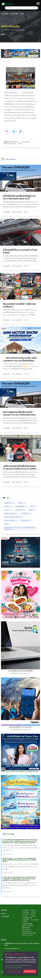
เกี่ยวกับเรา (4, 914)
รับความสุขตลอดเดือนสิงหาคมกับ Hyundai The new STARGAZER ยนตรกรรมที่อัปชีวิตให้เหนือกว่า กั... (20, 413)
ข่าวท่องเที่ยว (25, 920)
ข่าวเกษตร (25, 916)
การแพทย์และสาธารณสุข (29, 933)
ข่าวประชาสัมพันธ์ (27, 923)
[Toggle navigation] (38, 3)
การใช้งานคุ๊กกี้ (5, 916)
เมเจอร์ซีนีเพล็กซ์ (21, 506)
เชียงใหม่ (21, 503)
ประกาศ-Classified (27, 935)
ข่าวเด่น (33, 914)
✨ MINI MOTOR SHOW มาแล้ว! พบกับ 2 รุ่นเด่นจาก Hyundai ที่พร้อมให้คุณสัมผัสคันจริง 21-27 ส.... (20, 359)
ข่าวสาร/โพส (14, 14)
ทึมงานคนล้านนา (14, 142)
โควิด (32, 506)
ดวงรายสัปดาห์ (26, 929)
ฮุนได (7, 524)
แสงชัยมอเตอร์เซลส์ (10, 513)
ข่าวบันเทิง (32, 916)
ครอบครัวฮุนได (25, 513)
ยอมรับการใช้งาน (29, 971)
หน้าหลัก (5, 14)
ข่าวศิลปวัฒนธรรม (27, 918)
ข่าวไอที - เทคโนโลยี (27, 925)
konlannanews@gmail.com (12, 948)
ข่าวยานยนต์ (25, 914)
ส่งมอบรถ (8, 506)
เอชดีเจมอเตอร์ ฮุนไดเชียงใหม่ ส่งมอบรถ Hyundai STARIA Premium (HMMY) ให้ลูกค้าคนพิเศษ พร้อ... (20, 467)
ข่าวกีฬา (34, 912)
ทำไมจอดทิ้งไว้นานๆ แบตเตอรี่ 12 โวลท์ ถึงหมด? (20, 251)
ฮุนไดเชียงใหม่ (9, 503)
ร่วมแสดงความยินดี (10, 520)
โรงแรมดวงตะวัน (26, 520)
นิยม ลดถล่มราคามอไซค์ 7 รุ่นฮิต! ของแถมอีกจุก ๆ (19, 305)
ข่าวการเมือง (34, 920)
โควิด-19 (8, 510)
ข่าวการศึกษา (5, 30)
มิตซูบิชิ (32, 510)
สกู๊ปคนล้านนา (26, 927)
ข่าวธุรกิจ (32, 910)
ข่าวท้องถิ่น (25, 910)
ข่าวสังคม (24, 921)
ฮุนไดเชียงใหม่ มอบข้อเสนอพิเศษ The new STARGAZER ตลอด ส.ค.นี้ (19, 197)
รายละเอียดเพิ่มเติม (15, 971)
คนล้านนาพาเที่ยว (27, 931)
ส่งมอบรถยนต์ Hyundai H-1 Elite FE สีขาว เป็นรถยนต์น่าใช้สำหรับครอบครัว (19, 528)
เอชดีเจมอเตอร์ (20, 510)
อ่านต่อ (22, 14)
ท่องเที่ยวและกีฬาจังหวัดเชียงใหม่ (14, 517)
